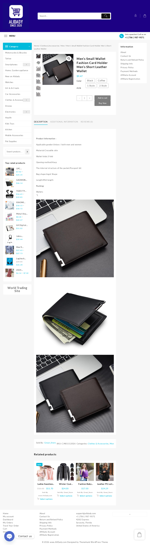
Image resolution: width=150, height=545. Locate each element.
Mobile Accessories (14, 135)
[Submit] (105, 16)
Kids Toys (9, 123)
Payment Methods (129, 71)
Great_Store (50, 443)
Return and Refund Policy (132, 60)
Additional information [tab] (64, 122)
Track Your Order (11, 526)
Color (79, 81)
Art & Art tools (12, 88)
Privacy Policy (127, 67)
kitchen (8, 129)
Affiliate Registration (130, 79)
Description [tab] (41, 122)
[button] (68, 58)
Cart (5, 529)
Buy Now (102, 103)
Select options (46, 499)
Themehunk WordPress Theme (93, 542)
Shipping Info (127, 63)
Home (36, 46)
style (79, 88)
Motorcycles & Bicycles (16, 53)
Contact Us (126, 56)
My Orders (8, 522)
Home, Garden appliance (16, 70)
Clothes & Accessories (15, 100)
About (123, 52)
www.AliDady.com (58, 542)
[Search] (27, 151)
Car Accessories (12, 94)
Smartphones (11, 64)
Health (8, 117)
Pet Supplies (11, 141)
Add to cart (102, 98)
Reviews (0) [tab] (87, 122)
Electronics (10, 112)
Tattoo (8, 58)
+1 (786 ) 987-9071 (134, 37)
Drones (8, 106)
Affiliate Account (128, 75)
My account (8, 516)
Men (63, 46)
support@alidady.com (86, 513)
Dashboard (8, 519)
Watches (9, 82)
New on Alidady (12, 76)
